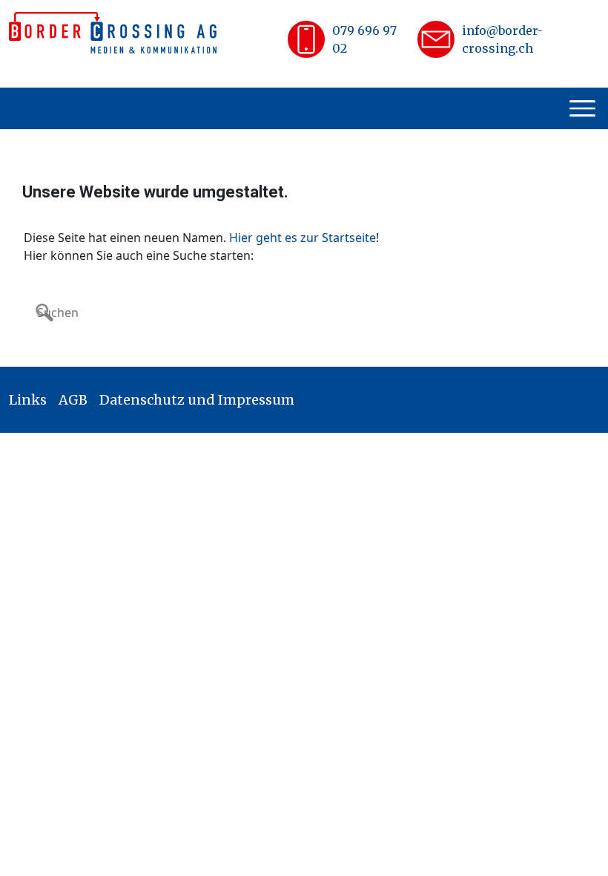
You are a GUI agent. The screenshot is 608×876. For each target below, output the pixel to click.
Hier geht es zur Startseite (302, 237)
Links (28, 399)
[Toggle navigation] (584, 108)
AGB (73, 399)
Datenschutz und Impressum (196, 399)
